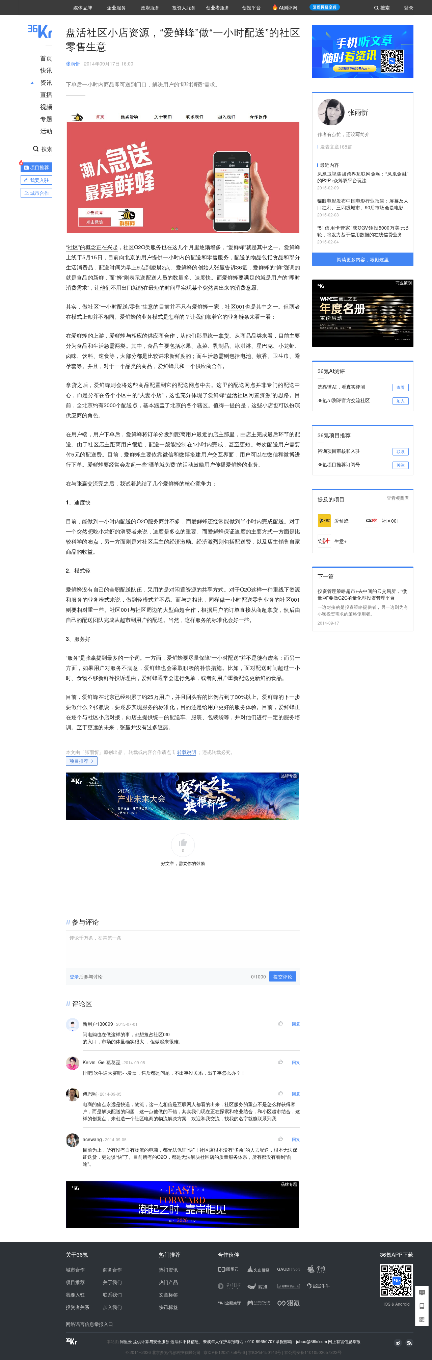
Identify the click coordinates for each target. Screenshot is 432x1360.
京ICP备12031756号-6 (224, 1352)
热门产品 (168, 1282)
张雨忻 (73, 63)
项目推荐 (79, 760)
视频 (46, 106)
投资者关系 (77, 1307)
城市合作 (75, 1269)
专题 (46, 118)
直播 (46, 94)
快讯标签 (168, 1307)
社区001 (235, 306)
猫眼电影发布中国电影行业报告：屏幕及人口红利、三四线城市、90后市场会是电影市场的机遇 (362, 204)
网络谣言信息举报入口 (89, 1323)
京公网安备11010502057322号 (313, 1352)
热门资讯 (168, 1269)
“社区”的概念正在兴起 (92, 247)
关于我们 (112, 1282)
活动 (46, 130)
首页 (46, 57)
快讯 (46, 70)
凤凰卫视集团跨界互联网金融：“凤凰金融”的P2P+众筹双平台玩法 (362, 177)
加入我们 (112, 1307)
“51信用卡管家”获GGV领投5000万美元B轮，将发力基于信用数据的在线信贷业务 (362, 231)
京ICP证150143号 (264, 1352)
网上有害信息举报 (344, 1341)
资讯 (46, 82)
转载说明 (186, 752)
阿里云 (126, 1341)
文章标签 (168, 1294)
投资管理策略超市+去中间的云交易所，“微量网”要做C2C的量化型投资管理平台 (362, 594)
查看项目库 (398, 498)
